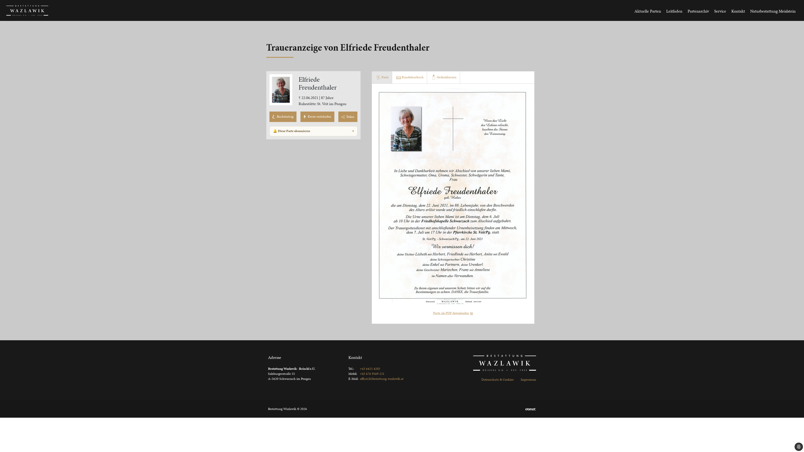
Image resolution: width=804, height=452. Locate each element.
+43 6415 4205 (370, 368)
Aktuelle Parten (647, 11)
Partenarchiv (698, 11)
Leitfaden (674, 11)
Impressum (528, 379)
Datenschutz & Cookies (497, 379)
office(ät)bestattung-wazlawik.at (381, 378)
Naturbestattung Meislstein (773, 11)
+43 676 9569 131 (372, 373)
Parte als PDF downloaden (451, 313)
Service (720, 11)
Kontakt (738, 11)
